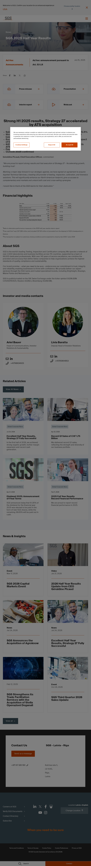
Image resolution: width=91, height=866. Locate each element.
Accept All (69, 145)
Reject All (51, 145)
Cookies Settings (21, 145)
